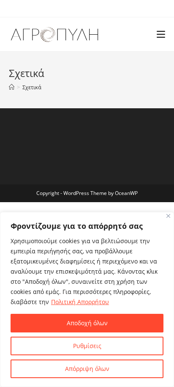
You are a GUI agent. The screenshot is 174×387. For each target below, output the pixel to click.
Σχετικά (31, 87)
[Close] (168, 216)
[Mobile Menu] (161, 34)
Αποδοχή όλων (87, 323)
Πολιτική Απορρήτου (80, 302)
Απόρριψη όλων (87, 369)
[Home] (11, 87)
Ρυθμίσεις (87, 346)
